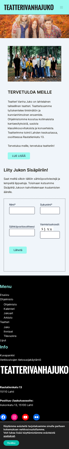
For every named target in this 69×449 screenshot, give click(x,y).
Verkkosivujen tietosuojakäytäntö (20, 359)
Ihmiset (8, 331)
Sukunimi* (46, 204)
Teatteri (4, 322)
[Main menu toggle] (61, 7)
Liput (3, 340)
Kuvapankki (7, 355)
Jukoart (8, 313)
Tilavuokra (10, 336)
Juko (7, 327)
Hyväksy (11, 442)
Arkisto (8, 317)
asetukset (9, 436)
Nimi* (12, 204)
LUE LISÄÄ (19, 156)
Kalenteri (9, 309)
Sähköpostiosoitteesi (22, 226)
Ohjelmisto (6, 299)
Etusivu (4, 295)
